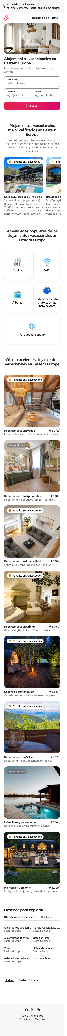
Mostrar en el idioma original (44, 7)
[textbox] (18, 95)
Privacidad (25, 1019)
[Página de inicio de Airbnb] (6, 17)
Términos (40, 1019)
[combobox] (32, 83)
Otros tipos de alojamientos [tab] (20, 917)
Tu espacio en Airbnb (45, 18)
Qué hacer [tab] (47, 917)
